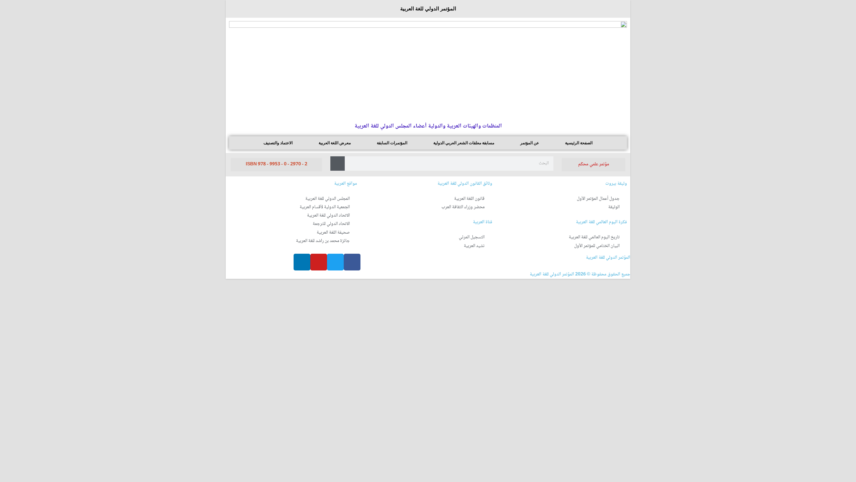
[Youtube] (318, 262)
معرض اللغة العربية (335, 143)
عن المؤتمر (529, 143)
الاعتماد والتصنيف (278, 143)
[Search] (337, 163)
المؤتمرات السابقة (392, 143)
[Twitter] (335, 262)
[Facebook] (352, 262)
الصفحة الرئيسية (579, 143)
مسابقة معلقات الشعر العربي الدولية (463, 143)
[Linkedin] (302, 262)
